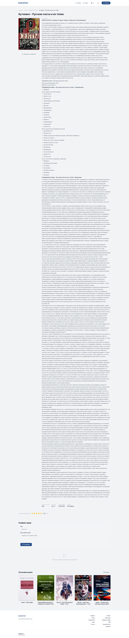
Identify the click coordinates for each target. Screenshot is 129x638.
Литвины (108, 626)
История (60, 20)
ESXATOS (22, 616)
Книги (25, 10)
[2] (34, 513)
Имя (21, 526)
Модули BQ (92, 620)
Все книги (106, 572)
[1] (32, 513)
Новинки (54, 20)
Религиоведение (81, 20)
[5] (41, 513)
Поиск (86, 3)
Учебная (65, 20)
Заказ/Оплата (106, 624)
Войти (107, 3)
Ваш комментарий (25, 532)
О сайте (108, 615)
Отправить (27, 544)
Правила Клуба (106, 620)
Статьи (93, 624)
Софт (93, 622)
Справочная (72, 20)
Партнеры (107, 617)
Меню (79, 3)
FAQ (109, 622)
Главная (21, 10)
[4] (39, 513)
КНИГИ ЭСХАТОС (33, 10)
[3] (37, 513)
